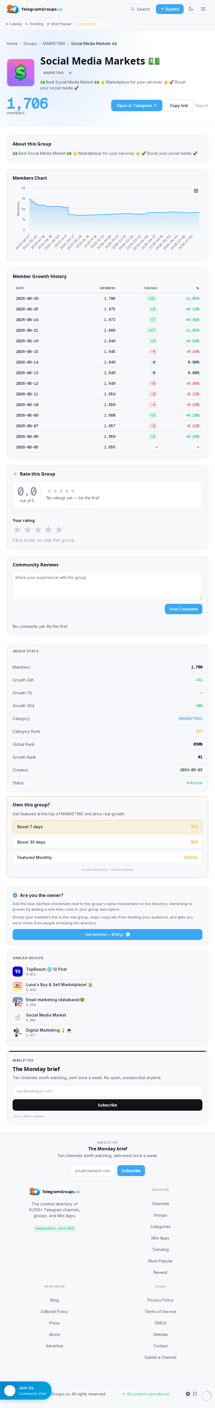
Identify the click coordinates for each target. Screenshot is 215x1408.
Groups (30, 44)
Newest (160, 1272)
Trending (36, 24)
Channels (160, 1203)
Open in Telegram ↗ (137, 105)
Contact (160, 1345)
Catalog (16, 24)
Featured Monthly (107, 857)
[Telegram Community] (195, 1394)
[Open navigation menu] (203, 9)
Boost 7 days (107, 826)
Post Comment (183, 609)
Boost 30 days (107, 841)
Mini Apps (160, 1238)
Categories (160, 1226)
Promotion (88, 24)
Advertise (54, 1345)
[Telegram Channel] (188, 1394)
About (54, 1334)
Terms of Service (160, 1311)
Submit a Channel (160, 1357)
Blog (54, 1300)
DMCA (160, 1323)
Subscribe (107, 1105)
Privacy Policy (161, 1300)
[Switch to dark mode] (191, 9)
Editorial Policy (54, 1311)
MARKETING (54, 44)
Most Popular (61, 24)
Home (12, 44)
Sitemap (160, 1334)
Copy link (179, 105)
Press (54, 1323)
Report (202, 105)
